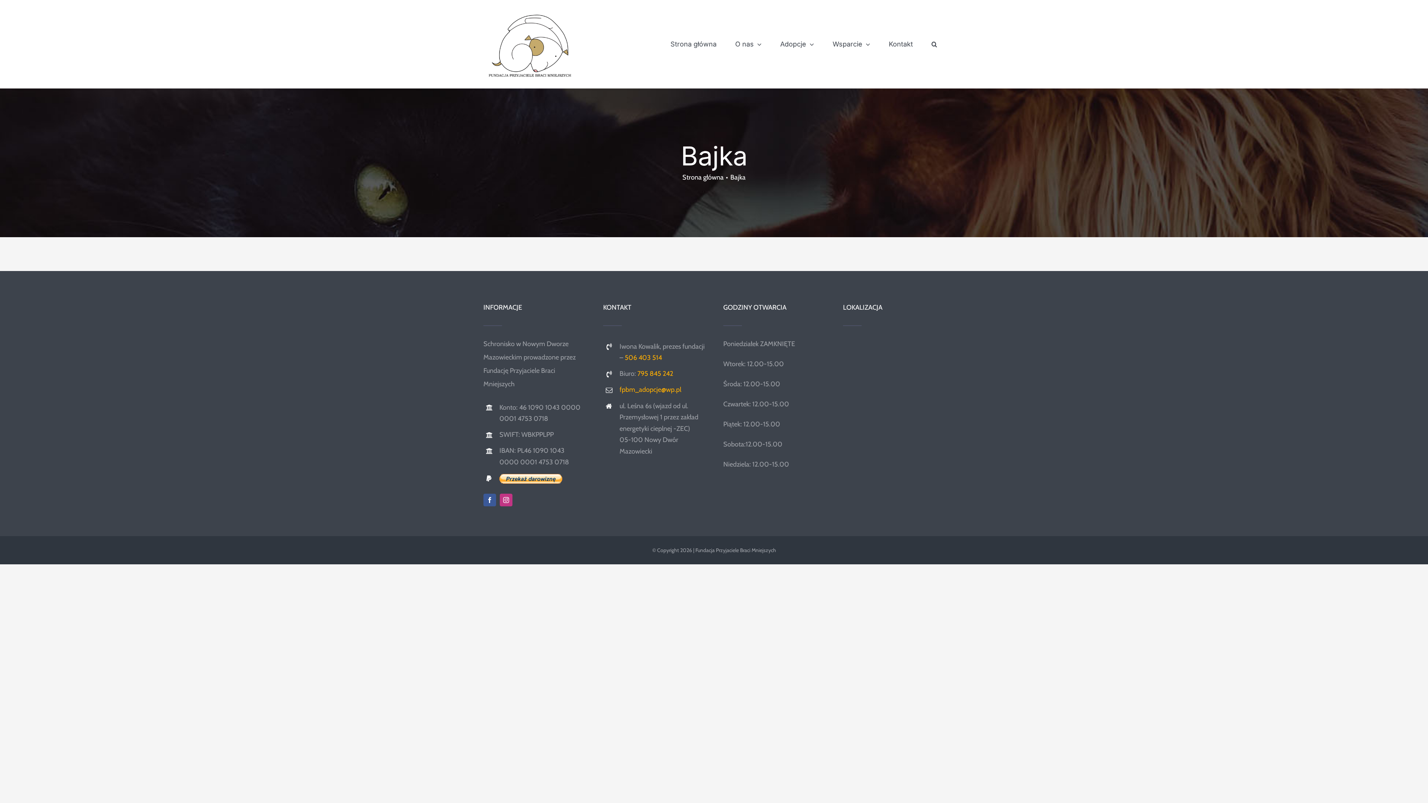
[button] (934, 44)
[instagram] (506, 500)
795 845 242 (655, 374)
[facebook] (489, 500)
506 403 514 (643, 358)
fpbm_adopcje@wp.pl (650, 390)
